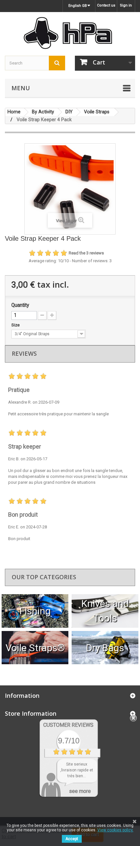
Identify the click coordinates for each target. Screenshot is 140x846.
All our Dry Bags (105, 648)
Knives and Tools (105, 611)
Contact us (106, 5)
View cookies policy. (115, 830)
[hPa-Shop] (70, 33)
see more (80, 791)
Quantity (20, 305)
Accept (71, 839)
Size (16, 325)
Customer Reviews (68, 725)
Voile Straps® (35, 647)
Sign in (126, 5)
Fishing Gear (35, 611)
